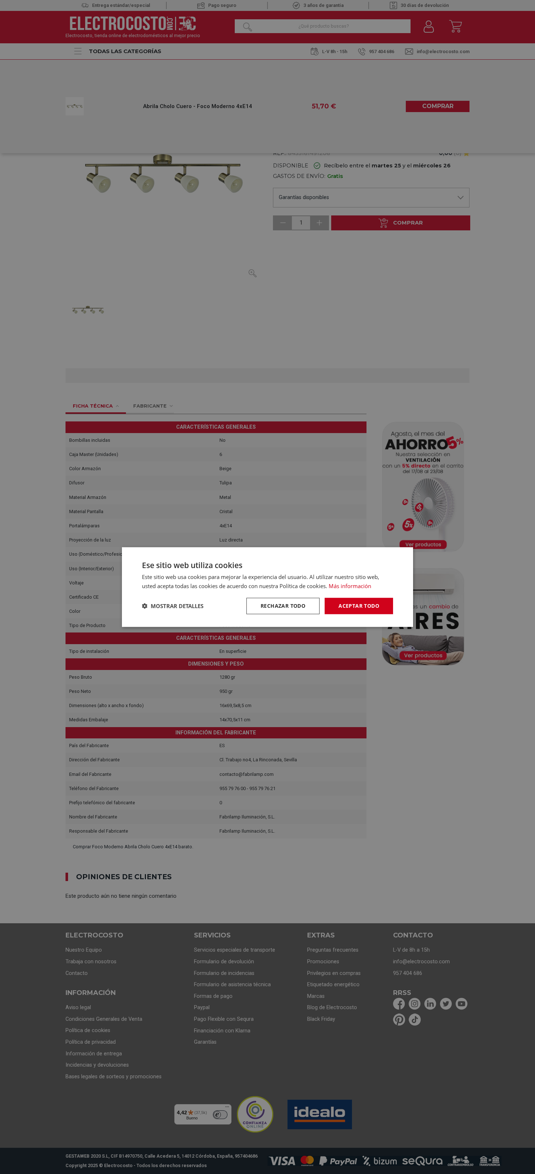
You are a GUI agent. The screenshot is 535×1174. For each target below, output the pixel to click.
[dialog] (267, 587)
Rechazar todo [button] (283, 605)
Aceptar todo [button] (358, 605)
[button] (172, 606)
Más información (350, 586)
